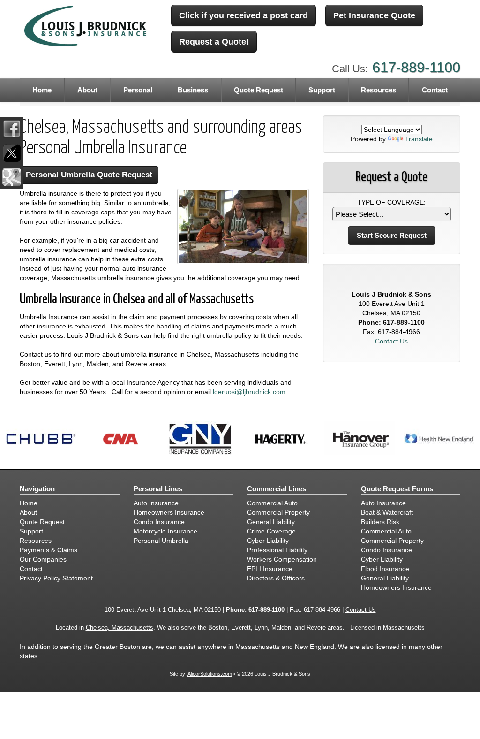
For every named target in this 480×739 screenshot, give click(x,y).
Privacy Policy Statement (56, 578)
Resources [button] (378, 90)
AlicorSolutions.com (210, 674)
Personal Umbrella (161, 540)
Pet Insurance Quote (374, 15)
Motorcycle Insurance (165, 531)
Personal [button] (137, 90)
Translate (419, 139)
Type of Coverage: (391, 202)
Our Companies (43, 559)
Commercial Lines (276, 489)
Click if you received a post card (243, 15)
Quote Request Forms (397, 489)
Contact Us (391, 341)
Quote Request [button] (258, 90)
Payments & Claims (48, 550)
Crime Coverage (271, 531)
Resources (36, 540)
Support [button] (321, 90)
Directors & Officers (276, 578)
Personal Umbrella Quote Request (89, 174)
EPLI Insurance (269, 568)
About (87, 90)
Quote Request (42, 522)
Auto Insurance (156, 503)
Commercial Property (278, 512)
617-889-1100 (416, 67)
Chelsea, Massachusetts (119, 628)
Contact (435, 90)
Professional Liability (277, 550)
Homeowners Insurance (169, 512)
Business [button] (193, 90)
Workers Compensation (282, 559)
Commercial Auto (272, 503)
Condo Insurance (159, 522)
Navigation (37, 489)
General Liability (271, 522)
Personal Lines (158, 489)
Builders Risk (380, 522)
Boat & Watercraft (387, 512)
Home (42, 90)
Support (31, 531)
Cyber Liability (268, 540)
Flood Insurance (385, 568)
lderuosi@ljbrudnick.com (249, 392)
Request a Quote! (214, 41)
